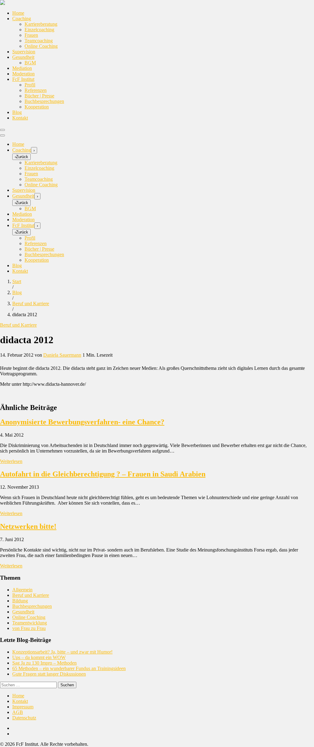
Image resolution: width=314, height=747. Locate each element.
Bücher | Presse (39, 95)
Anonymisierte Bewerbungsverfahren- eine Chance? (82, 422)
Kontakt (20, 117)
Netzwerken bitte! (28, 526)
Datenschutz (24, 717)
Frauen (31, 35)
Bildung (20, 600)
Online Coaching (41, 46)
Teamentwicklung (29, 622)
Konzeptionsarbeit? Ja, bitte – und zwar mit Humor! (62, 651)
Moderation (23, 73)
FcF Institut (23, 79)
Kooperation (37, 106)
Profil (30, 84)
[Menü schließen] (2, 135)
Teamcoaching (39, 40)
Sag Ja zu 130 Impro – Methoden (44, 662)
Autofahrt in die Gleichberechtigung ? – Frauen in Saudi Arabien (102, 474)
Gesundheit (23, 57)
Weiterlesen (11, 461)
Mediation (22, 68)
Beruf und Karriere (18, 325)
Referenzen (36, 90)
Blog (17, 112)
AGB (17, 712)
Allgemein (22, 589)
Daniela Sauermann (62, 355)
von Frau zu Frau (29, 628)
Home (18, 13)
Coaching (21, 18)
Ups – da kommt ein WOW (39, 657)
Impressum (22, 706)
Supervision (23, 51)
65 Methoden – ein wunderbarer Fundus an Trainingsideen (69, 668)
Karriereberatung (41, 24)
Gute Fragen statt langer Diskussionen (49, 674)
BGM (30, 62)
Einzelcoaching (39, 29)
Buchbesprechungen (44, 101)
